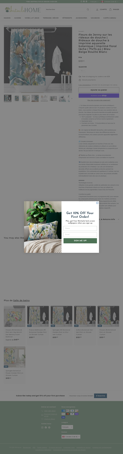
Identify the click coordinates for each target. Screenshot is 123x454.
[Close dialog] (97, 203)
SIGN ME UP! (80, 241)
